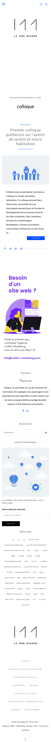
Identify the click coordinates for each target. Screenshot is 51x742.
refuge (28, 589)
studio (27, 594)
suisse (35, 594)
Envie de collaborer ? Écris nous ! (25, 722)
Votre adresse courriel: (13, 509)
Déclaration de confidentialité (25, 702)
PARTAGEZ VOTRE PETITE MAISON (25, 669)
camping (21, 556)
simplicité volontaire (14, 594)
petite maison (10, 589)
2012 (13, 540)
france (34, 561)
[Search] (46, 433)
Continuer (36, 238)
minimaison (42, 578)
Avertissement (32, 710)
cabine (12, 556)
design (29, 556)
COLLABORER (18, 685)
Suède (42, 594)
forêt (26, 561)
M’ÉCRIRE (34, 685)
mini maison (9, 583)
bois (28, 550)
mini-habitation (29, 578)
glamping (43, 561)
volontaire (25, 605)
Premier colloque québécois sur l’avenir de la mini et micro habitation (25, 137)
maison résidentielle (22, 572)
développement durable (12, 561)
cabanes (44, 550)
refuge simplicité (40, 589)
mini (18, 578)
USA (34, 599)
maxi (34, 572)
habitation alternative (12, 567)
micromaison (9, 578)
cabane (35, 550)
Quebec (20, 589)
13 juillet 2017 (25, 149)
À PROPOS (25, 661)
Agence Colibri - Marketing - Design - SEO (20, 726)
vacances (42, 599)
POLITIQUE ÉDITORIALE (25, 677)
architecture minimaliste (13, 545)
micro (41, 572)
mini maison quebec (23, 583)
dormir (37, 556)
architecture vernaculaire (13, 550)
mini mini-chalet (39, 583)
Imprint (15, 710)
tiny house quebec (23, 599)
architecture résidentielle (36, 545)
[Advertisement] (25, 68)
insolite (44, 567)
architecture (33, 540)
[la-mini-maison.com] (25, 27)
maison (9, 572)
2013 (18, 540)
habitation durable (31, 567)
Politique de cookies (26, 694)
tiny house (9, 599)
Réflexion (25, 125)
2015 (24, 540)
